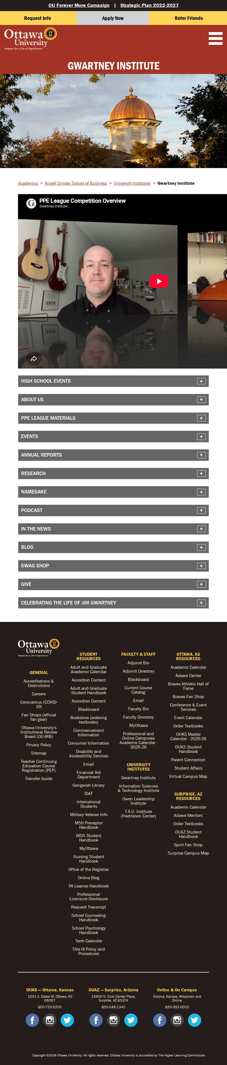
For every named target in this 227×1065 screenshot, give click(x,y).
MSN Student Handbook (88, 837)
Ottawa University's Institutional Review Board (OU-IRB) (38, 732)
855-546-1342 (113, 1007)
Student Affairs (188, 767)
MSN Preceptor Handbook (89, 825)
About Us (32, 399)
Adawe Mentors (188, 815)
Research (33, 473)
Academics (28, 183)
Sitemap (39, 752)
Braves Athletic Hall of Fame (188, 686)
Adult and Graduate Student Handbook (88, 690)
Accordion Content (89, 679)
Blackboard (88, 709)
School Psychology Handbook (89, 930)
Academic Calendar (188, 667)
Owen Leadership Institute (138, 801)
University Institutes (132, 183)
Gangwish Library (89, 785)
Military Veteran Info (88, 814)
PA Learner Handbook (89, 885)
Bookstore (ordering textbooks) (88, 719)
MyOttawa (88, 848)
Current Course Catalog (138, 689)
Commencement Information (88, 732)
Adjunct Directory (138, 670)
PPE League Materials (48, 418)
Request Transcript (88, 906)
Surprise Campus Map (188, 852)
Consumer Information (88, 742)
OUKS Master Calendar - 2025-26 (188, 736)
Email (88, 764)
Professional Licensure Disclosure (88, 896)
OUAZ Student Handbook (188, 834)
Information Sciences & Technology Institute (138, 788)
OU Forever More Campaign (79, 5)
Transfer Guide (38, 778)
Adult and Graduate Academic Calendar (88, 669)
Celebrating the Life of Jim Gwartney (68, 603)
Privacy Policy (38, 744)
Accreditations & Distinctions (39, 683)
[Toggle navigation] (216, 39)
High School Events (46, 381)
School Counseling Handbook (88, 917)
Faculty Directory (138, 716)
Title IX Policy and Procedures (88, 951)
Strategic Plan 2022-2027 (149, 5)
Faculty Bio (138, 708)
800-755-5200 (50, 1007)
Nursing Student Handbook (88, 858)
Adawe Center (188, 675)
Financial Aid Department (89, 774)
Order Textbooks (188, 725)
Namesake (34, 492)
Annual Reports (41, 455)
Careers (39, 693)
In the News (36, 529)
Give (26, 584)
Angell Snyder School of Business (76, 183)
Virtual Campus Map (188, 776)
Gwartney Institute (138, 777)
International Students (88, 804)
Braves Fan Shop (188, 696)
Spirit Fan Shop (188, 844)
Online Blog (88, 877)
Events (29, 436)
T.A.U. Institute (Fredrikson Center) (138, 813)
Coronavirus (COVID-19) (38, 704)
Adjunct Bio (138, 662)
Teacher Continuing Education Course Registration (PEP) (39, 766)
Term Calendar (88, 940)
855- (169, 1007)
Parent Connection (188, 759)
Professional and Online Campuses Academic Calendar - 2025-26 (139, 740)
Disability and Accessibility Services (88, 753)
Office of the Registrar (88, 869)
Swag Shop (35, 565)
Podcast (31, 510)
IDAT (88, 793)
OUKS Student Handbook (188, 749)
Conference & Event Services (188, 707)
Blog (27, 547)
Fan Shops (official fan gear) (39, 717)
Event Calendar (188, 717)
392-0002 (181, 1007)
